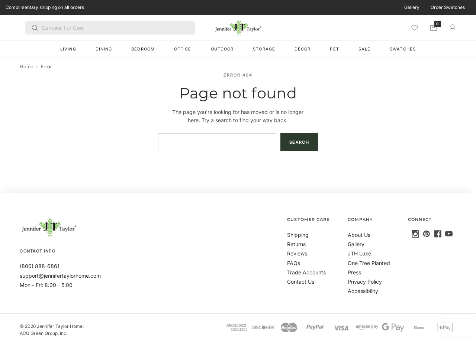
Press (354, 272)
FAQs (293, 263)
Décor (303, 49)
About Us (359, 235)
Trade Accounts (306, 272)
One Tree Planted (369, 263)
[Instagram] (415, 234)
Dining (104, 49)
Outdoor (222, 49)
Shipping (298, 235)
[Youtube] (449, 234)
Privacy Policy (365, 281)
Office (183, 49)
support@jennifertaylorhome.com (60, 276)
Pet (334, 49)
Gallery (411, 7)
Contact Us (300, 281)
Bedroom (143, 49)
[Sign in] (452, 27)
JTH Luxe (359, 253)
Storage (264, 49)
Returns (296, 244)
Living (68, 49)
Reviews (297, 253)
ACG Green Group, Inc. (43, 333)
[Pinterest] (426, 234)
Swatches (403, 49)
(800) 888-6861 (40, 266)
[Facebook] (437, 234)
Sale (364, 49)
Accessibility (363, 291)
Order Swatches (448, 7)
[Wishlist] (414, 27)
